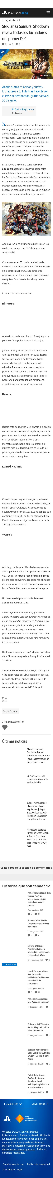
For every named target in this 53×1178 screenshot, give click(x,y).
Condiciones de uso (13, 1164)
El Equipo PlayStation (23, 109)
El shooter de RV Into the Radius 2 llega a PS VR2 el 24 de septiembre (38, 1027)
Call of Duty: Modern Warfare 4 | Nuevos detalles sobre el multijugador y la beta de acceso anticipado (38, 1081)
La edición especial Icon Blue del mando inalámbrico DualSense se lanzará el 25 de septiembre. (38, 977)
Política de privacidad (38, 1164)
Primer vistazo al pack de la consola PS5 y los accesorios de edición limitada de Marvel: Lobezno (39, 898)
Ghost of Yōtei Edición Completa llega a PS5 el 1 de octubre (38, 923)
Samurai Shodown (10, 711)
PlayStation (18, 12)
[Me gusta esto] (36, 913)
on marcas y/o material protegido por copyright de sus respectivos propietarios (26, 1146)
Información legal (12, 1169)
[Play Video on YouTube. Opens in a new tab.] (45, 75)
